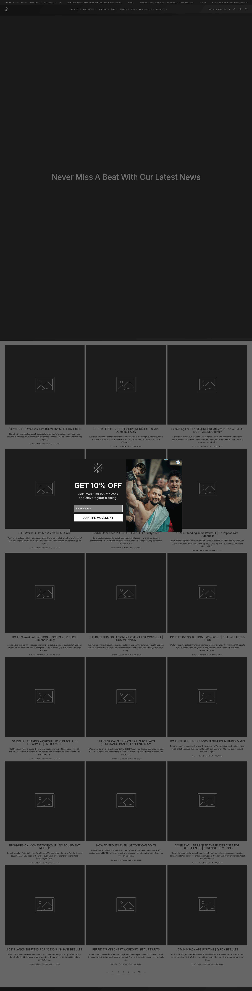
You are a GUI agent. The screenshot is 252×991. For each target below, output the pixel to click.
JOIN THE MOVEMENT (98, 518)
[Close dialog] (178, 462)
